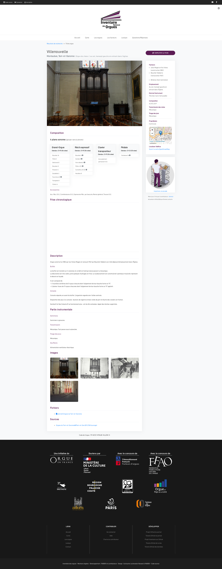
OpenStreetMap (160, 141)
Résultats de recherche (55, 43)
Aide (111, 535)
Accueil (77, 38)
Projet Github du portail (154, 532)
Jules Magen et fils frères (159, 67)
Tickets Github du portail (154, 535)
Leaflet (151, 141)
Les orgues (98, 38)
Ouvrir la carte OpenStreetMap (159, 149)
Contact (68, 547)
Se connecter (111, 532)
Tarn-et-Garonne (67, 56)
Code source (8, 2)
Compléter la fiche (161, 53)
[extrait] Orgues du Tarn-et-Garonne (69, 414)
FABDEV (103, 563)
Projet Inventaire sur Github (154, 539)
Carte (87, 38)
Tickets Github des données (154, 547)
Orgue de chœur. (82, 56)
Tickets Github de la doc (154, 543)
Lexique (124, 38)
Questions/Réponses (140, 38)
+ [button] (152, 129)
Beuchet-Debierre (157, 73)
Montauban (52, 56)
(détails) (171, 196)
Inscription (29, 2)
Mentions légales (83, 563)
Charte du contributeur (111, 539)
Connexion (19, 2)
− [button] (152, 133)
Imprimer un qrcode (160, 191)
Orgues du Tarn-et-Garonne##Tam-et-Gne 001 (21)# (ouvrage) (76, 425)
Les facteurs (111, 38)
